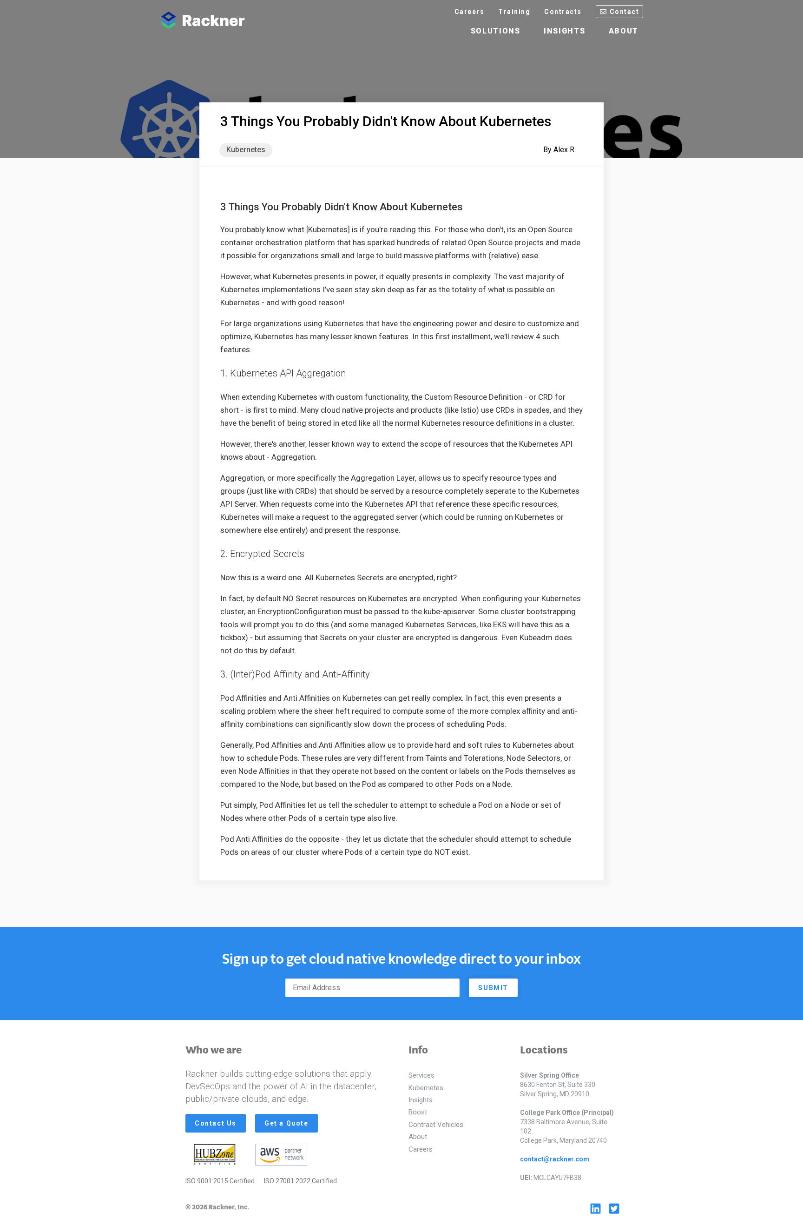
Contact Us (216, 1123)
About (624, 31)
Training (514, 11)
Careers (469, 11)
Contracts (563, 11)
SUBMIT (493, 988)
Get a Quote (286, 1123)
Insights (565, 31)
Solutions (495, 31)
